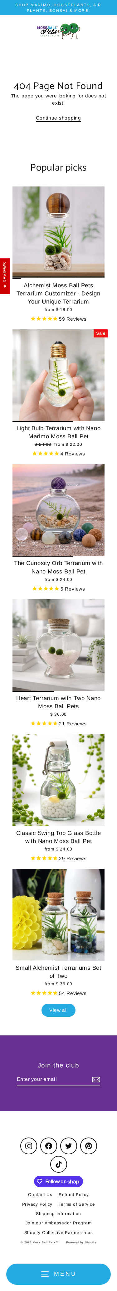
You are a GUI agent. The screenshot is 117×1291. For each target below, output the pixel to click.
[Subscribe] (95, 1079)
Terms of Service (77, 1204)
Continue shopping (58, 117)
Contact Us (40, 1194)
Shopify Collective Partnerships (58, 1232)
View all (58, 1010)
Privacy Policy (37, 1204)
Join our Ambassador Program (59, 1223)
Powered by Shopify (81, 1242)
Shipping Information (58, 1213)
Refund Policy (74, 1194)
